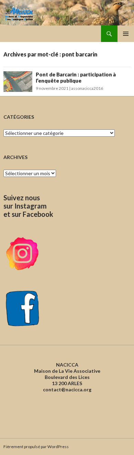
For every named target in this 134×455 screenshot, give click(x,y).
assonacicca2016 (87, 88)
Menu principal (126, 33)
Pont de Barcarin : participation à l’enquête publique (76, 77)
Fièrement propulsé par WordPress (36, 446)
